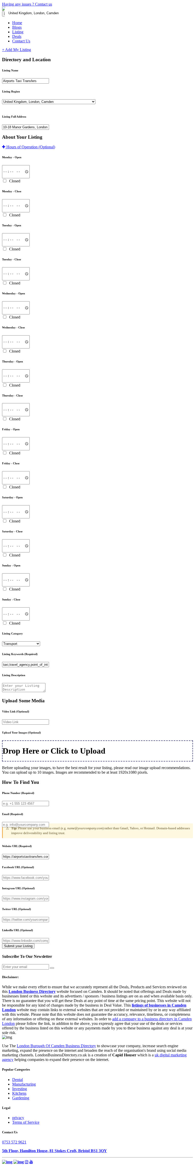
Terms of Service (25, 1122)
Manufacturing (24, 1084)
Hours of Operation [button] (30, 147)
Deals (16, 36)
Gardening (20, 1098)
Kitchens (19, 1093)
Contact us (43, 4)
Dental (17, 1079)
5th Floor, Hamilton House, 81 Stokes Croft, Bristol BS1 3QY (54, 1151)
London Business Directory (32, 991)
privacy (18, 1118)
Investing (19, 1089)
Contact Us (21, 41)
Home (17, 23)
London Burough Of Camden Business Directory (56, 1046)
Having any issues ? (18, 4)
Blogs (17, 27)
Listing (17, 32)
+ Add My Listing (16, 49)
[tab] (97, 147)
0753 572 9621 (14, 1142)
